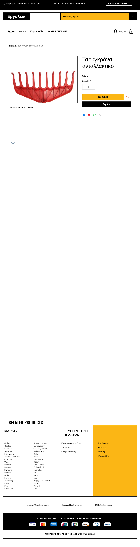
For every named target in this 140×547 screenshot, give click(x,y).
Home (12, 45)
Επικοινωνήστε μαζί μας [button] (71, 443)
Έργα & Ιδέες (103, 456)
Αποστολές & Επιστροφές (38, 505)
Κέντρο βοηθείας (68, 451)
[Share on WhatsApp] (94, 114)
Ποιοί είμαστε (103, 443)
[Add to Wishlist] (128, 97)
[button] (131, 31)
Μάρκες (101, 451)
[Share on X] (99, 114)
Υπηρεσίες (65, 447)
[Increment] (92, 86)
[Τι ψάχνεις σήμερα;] (133, 16)
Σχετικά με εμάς (9, 3)
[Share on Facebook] (84, 114)
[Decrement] (85, 86)
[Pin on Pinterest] (89, 114)
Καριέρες (102, 447)
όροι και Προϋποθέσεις (72, 505)
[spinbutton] (89, 86)
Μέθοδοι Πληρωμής (103, 505)
